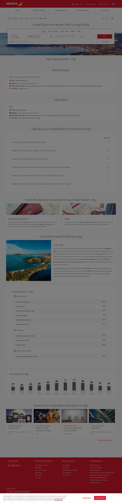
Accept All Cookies (100, 498)
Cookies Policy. (58, 500)
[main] (61, 498)
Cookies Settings (86, 498)
